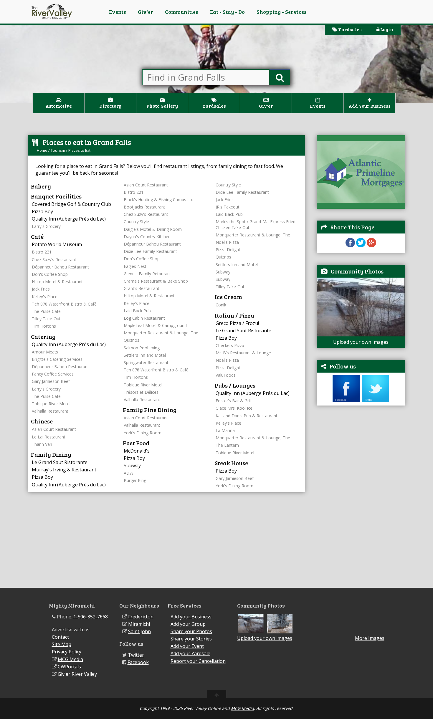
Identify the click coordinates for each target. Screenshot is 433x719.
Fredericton (140, 616)
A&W (128, 473)
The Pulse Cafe (46, 311)
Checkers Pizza (230, 345)
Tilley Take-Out (46, 318)
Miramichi (139, 624)
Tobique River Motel (51, 403)
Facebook (138, 662)
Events (117, 11)
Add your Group (188, 624)
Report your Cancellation (198, 661)
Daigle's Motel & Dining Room (153, 229)
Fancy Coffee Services (53, 374)
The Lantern (227, 445)
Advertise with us (71, 629)
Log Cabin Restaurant (144, 318)
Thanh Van (42, 444)
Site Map (61, 644)
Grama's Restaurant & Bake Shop (156, 281)
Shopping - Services (282, 11)
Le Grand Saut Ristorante (59, 462)
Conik (221, 305)
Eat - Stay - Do (227, 11)
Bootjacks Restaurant (144, 207)
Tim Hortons (44, 326)
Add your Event (187, 646)
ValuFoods (226, 375)
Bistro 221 (42, 252)
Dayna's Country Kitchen (147, 236)
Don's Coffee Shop (50, 274)
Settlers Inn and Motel (145, 355)
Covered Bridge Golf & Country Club (71, 204)
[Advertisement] (361, 499)
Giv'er (145, 11)
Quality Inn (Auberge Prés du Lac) (69, 219)
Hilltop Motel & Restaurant (57, 281)
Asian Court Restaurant (54, 429)
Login (386, 29)
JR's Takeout (227, 207)
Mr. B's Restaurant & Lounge (243, 353)
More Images (369, 638)
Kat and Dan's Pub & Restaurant (246, 415)
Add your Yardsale (190, 653)
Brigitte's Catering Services (57, 359)
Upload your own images (264, 638)
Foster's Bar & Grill (234, 400)
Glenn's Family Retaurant (147, 273)
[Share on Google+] (371, 245)
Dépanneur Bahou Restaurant (60, 267)
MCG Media (70, 659)
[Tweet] (361, 245)
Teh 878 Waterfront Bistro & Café (64, 304)
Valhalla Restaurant (50, 411)
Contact (60, 637)
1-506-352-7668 (90, 616)
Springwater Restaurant (146, 362)
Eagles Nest (135, 266)
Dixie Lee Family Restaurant (150, 251)
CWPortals (69, 666)
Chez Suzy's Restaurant (54, 259)
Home (42, 150)
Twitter (136, 655)
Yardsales (349, 29)
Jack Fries (41, 289)
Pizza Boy (42, 211)
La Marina (225, 430)
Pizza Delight (228, 249)
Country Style (136, 221)
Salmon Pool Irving (142, 348)
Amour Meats (45, 352)
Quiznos (131, 340)
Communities (181, 11)
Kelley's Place (44, 296)
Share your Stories (191, 638)
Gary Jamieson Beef (51, 381)
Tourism (58, 150)
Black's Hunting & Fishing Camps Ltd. (159, 199)
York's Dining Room (142, 433)
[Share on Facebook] (350, 245)
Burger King (135, 480)
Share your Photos (191, 631)
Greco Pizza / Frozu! (237, 323)
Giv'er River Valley (77, 674)
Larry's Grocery (46, 226)
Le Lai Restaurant (48, 437)
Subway (132, 465)
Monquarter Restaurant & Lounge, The (161, 333)
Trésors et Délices (141, 392)
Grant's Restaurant (141, 288)
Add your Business (191, 616)
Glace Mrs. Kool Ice (234, 408)
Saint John (139, 631)
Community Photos (357, 271)
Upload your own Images (361, 342)
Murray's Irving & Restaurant (64, 469)
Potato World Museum (57, 244)
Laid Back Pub (137, 310)
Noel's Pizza (227, 242)
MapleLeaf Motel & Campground (155, 325)
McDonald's (137, 451)
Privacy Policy (66, 651)
